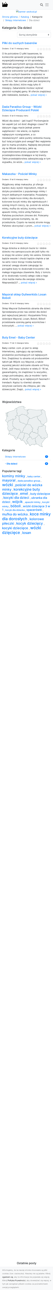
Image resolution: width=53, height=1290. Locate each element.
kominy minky (14, 476)
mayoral (9, 480)
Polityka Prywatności (16, 1280)
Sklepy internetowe (15, 20)
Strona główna (10, 16)
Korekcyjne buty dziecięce (20, 237)
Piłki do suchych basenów (19, 43)
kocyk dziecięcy (30, 523)
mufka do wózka (15, 514)
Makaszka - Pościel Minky (19, 174)
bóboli (16, 506)
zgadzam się (7, 1277)
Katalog (25, 16)
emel (24, 493)
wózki (8, 484)
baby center (34, 476)
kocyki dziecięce (15, 528)
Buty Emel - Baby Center (18, 337)
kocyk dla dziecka (15, 510)
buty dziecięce (40, 493)
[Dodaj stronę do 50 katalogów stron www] (26, 11)
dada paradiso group (29, 480)
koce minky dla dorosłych (26, 516)
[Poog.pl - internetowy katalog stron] (5, 4)
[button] (41, 4)
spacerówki (34, 510)
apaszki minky (33, 502)
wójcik (18, 501)
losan (26, 532)
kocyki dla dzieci (16, 498)
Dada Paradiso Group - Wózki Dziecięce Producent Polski (22, 108)
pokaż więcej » (39, 94)
